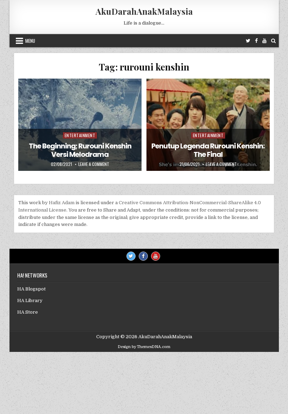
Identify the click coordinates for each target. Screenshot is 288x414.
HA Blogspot (31, 289)
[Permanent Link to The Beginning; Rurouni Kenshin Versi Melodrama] (80, 125)
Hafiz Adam (61, 202)
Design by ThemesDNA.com (144, 347)
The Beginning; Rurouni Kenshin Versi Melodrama (80, 150)
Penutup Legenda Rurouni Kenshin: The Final (207, 150)
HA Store (27, 312)
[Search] (273, 40)
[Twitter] (248, 40)
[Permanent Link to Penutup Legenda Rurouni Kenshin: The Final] (208, 125)
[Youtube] (264, 40)
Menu (30, 40)
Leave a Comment (93, 164)
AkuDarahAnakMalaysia (144, 11)
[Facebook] (256, 40)
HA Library (29, 300)
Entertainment (80, 135)
